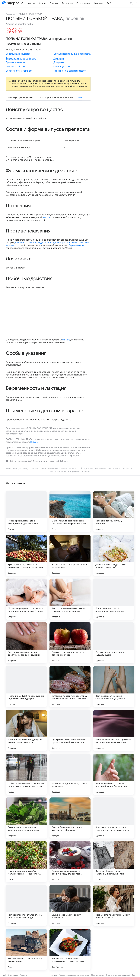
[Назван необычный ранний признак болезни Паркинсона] (113, 774)
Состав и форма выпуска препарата (72, 54)
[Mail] (4, 3)
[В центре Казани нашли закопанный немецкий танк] (113, 861)
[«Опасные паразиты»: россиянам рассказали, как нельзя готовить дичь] (70, 686)
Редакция (53, 975)
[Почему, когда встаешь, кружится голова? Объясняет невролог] (113, 730)
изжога (66, 339)
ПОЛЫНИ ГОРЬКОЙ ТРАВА (30, 14)
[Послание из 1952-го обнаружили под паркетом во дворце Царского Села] (26, 686)
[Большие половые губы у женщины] (113, 511)
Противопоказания (15, 62)
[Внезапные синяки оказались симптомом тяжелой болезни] (26, 642)
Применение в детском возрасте (70, 71)
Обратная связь (97, 975)
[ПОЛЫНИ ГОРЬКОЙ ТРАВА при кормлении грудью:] (14, 31)
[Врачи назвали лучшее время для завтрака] (113, 949)
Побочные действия (16, 66)
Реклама (23, 975)
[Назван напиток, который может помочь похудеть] (113, 905)
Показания (58, 58)
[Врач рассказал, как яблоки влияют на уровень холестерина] (26, 555)
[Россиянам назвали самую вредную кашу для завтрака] (70, 861)
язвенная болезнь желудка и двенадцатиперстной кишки (46, 242)
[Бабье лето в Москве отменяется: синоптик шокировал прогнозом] (26, 774)
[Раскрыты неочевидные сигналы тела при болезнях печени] (70, 599)
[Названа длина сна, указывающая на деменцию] (70, 555)
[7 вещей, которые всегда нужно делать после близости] (26, 730)
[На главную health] (15, 3)
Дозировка (58, 62)
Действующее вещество (18, 54)
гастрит (47, 217)
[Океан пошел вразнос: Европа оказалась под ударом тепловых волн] (70, 511)
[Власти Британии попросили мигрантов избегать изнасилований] (70, 818)
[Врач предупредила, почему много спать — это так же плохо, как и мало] (113, 818)
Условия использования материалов (74, 975)
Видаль (34, 442)
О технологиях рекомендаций (118, 975)
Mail (4, 975)
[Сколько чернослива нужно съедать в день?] (113, 642)
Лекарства (10, 14)
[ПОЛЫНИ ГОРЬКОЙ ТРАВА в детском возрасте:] (20, 31)
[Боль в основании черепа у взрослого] (70, 905)
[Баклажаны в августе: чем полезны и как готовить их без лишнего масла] (70, 949)
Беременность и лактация (19, 71)
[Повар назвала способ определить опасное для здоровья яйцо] (113, 599)
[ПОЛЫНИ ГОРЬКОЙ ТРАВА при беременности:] (8, 31)
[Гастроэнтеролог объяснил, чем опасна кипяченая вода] (26, 905)
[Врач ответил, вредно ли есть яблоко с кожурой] (70, 642)
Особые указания (62, 66)
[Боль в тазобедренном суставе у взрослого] (70, 774)
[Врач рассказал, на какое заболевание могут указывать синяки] (113, 686)
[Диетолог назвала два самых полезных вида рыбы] (113, 555)
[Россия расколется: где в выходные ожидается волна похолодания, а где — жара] (26, 511)
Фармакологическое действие (21, 58)
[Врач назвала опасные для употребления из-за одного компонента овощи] (26, 818)
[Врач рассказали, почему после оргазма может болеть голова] (70, 730)
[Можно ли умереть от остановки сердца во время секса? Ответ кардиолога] (26, 599)
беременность (76, 245)
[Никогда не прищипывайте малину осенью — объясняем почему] (26, 861)
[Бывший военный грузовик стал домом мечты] (26, 949)
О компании (13, 975)
